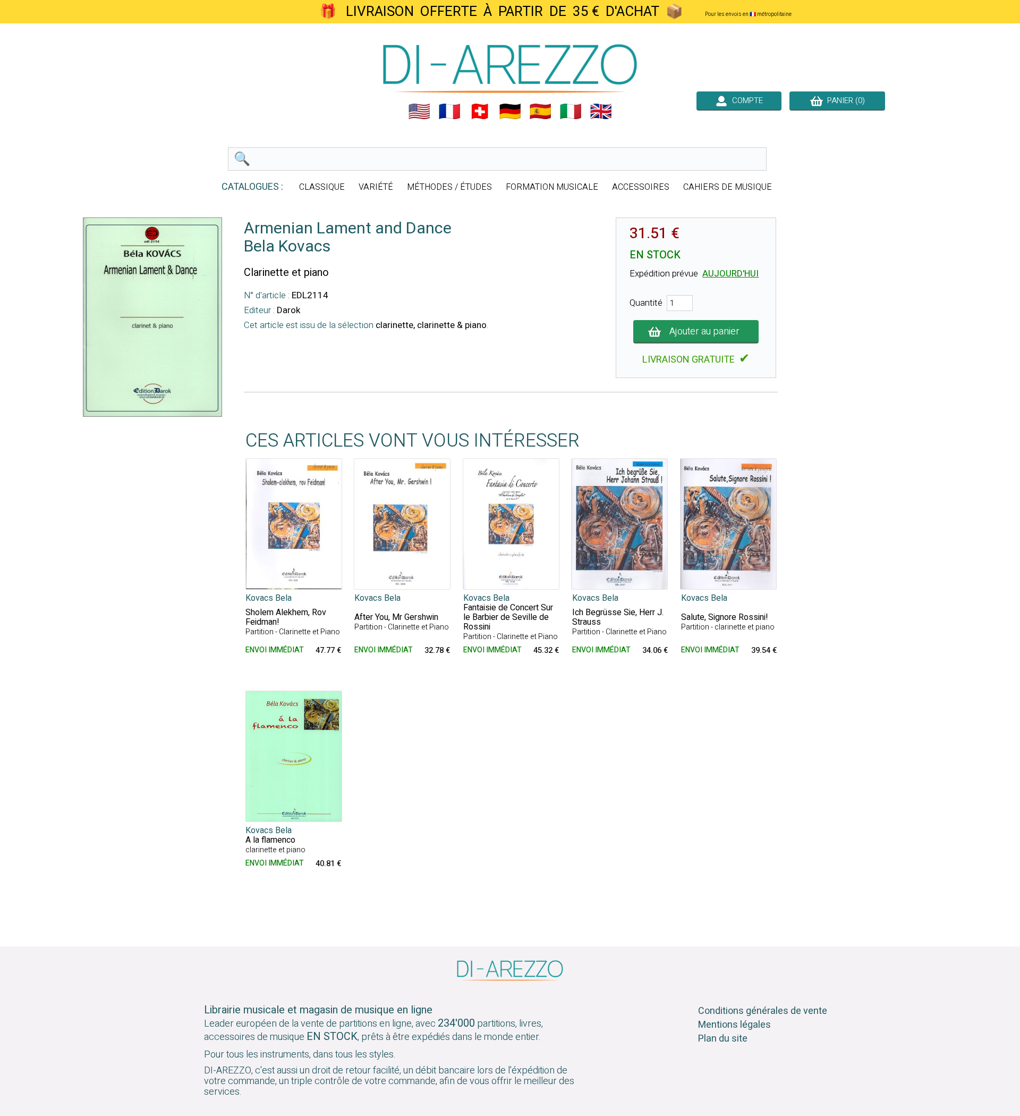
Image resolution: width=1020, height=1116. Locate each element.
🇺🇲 (419, 111)
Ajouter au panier (704, 331)
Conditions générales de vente (762, 1011)
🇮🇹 (570, 111)
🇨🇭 (480, 111)
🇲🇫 (449, 111)
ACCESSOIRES (640, 187)
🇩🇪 (510, 111)
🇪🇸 (540, 111)
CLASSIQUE (322, 187)
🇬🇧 (601, 111)
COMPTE (745, 100)
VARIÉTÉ (376, 187)
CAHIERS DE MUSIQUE (727, 187)
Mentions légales (734, 1025)
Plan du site (722, 1038)
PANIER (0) (844, 100)
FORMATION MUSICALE (552, 187)
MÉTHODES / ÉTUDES (449, 187)
